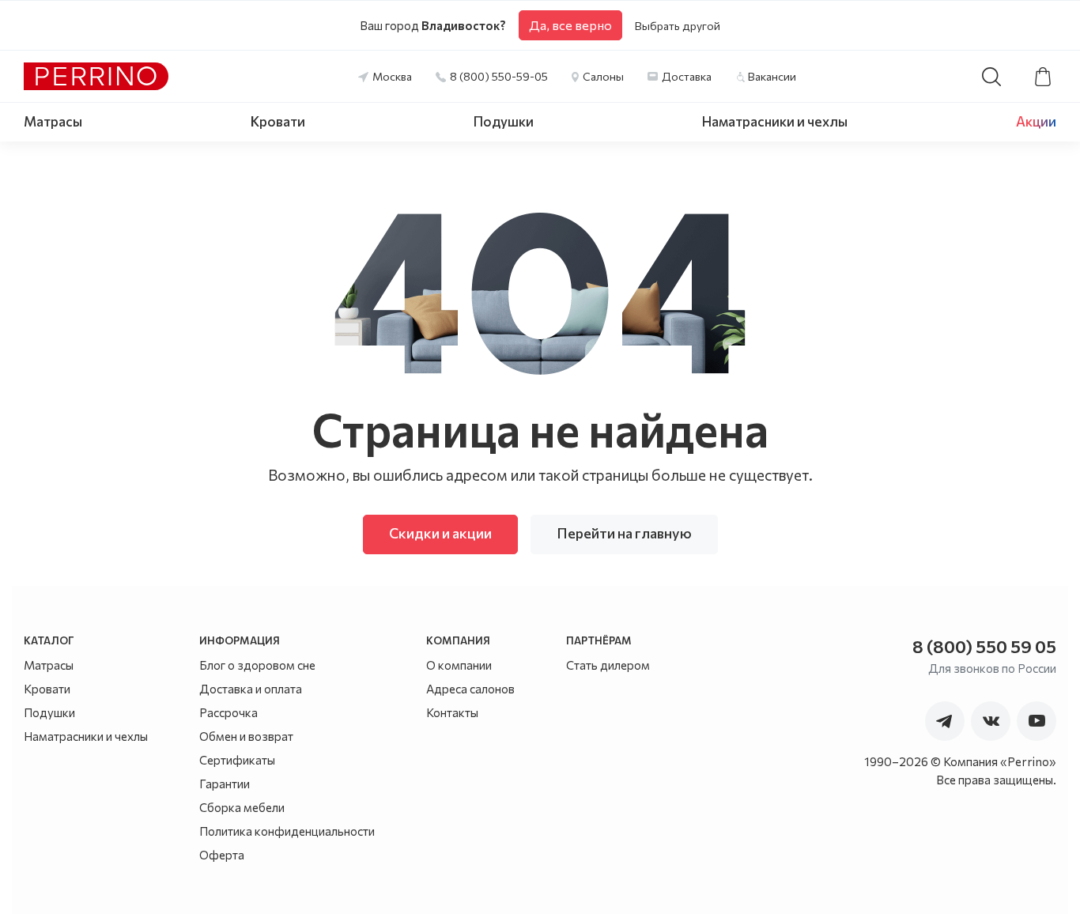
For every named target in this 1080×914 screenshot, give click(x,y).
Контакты (452, 712)
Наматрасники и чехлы (775, 121)
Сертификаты (237, 760)
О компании (459, 665)
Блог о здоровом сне (257, 665)
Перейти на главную (624, 533)
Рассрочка (228, 712)
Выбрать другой (677, 25)
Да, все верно (570, 24)
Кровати (278, 121)
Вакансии (772, 76)
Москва (392, 76)
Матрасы (53, 121)
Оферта (221, 855)
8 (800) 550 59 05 (984, 646)
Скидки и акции (440, 533)
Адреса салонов (470, 689)
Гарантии (224, 783)
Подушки (504, 121)
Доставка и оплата (250, 689)
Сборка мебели (242, 807)
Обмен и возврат (246, 736)
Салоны (603, 76)
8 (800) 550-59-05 (499, 76)
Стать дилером (608, 665)
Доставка (687, 76)
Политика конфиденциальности (287, 831)
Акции (1036, 121)
